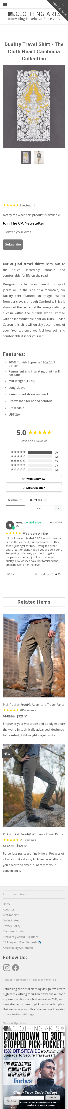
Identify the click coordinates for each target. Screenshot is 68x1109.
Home (7, 904)
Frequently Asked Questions (21, 937)
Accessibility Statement (18, 948)
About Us (9, 909)
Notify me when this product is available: (32, 215)
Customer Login (13, 931)
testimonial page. (23, 1014)
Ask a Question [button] (35, 487)
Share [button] (13, 574)
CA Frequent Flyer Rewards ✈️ (22, 942)
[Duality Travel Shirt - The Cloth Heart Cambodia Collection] (34, 106)
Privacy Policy (11, 926)
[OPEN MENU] (5, 4)
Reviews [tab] (13, 500)
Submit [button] (52, 1097)
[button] (58, 574)
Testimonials (11, 915)
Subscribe (13, 244)
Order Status (11, 920)
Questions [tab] (36, 500)
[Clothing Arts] (34, 16)
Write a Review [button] (35, 478)
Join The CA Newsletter (23, 223)
